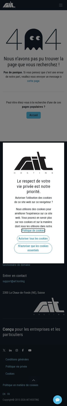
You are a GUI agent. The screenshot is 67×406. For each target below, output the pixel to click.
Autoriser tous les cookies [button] (33, 238)
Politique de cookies (33, 230)
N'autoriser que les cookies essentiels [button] (33, 248)
